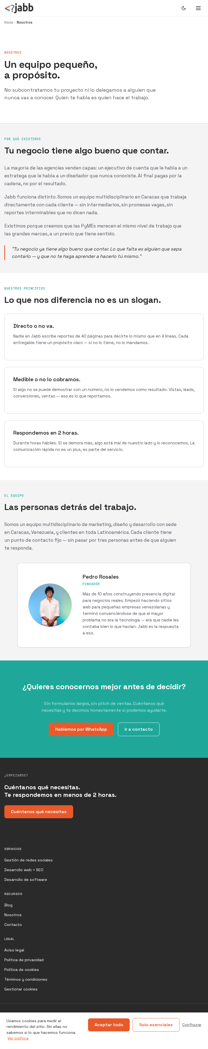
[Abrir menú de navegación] (198, 8)
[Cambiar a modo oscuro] (183, 8)
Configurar (192, 1024)
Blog (8, 905)
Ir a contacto (139, 729)
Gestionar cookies (21, 989)
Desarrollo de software (25, 879)
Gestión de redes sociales (28, 860)
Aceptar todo (109, 1025)
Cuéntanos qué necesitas (39, 811)
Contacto (13, 924)
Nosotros (13, 914)
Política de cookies (21, 969)
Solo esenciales (156, 1025)
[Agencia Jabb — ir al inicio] (19, 8)
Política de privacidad (24, 959)
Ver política (18, 1038)
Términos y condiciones (25, 979)
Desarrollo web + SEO (23, 869)
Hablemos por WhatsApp (81, 729)
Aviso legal (14, 950)
